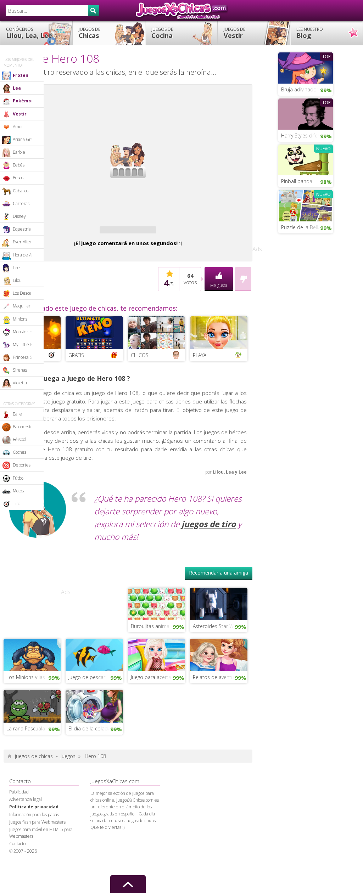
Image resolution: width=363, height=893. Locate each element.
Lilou (17, 280)
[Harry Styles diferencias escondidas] (305, 113)
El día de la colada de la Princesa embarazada (95, 749)
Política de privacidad (33, 827)
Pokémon (23, 101)
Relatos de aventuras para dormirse (220, 697)
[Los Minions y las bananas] (32, 674)
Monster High (25, 332)
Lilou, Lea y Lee (230, 493)
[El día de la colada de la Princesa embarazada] (94, 725)
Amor (18, 127)
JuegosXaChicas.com (181, 10)
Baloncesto (23, 427)
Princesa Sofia (26, 357)
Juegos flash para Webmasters (37, 843)
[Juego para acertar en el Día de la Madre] (156, 674)
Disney (19, 216)
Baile (17, 414)
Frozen (20, 75)
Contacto (17, 864)
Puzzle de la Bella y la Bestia (307, 227)
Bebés (18, 165)
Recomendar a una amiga (218, 593)
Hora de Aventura (28, 255)
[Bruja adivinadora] (305, 67)
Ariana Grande (26, 139)
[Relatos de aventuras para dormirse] (218, 674)
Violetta (20, 383)
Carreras (21, 203)
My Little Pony (26, 344)
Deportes (21, 465)
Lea (17, 88)
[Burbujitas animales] (156, 623)
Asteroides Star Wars (217, 646)
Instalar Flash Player (133, 112)
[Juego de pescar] (94, 674)
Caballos (20, 191)
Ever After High (27, 242)
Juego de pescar (86, 697)
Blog (309, 33)
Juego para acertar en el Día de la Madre (158, 697)
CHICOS (140, 375)
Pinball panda (296, 181)
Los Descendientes (28, 293)
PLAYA (199, 375)
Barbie (19, 152)
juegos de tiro (209, 544)
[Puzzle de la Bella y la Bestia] (305, 205)
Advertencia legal (25, 820)
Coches (19, 452)
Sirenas (20, 370)
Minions (20, 319)
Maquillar (21, 306)
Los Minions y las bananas (33, 697)
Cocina (162, 33)
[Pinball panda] (305, 159)
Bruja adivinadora (301, 89)
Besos (18, 178)
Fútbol (18, 478)
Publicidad (19, 812)
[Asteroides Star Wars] (218, 623)
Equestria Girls (27, 229)
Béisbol (19, 439)
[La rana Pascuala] (32, 725)
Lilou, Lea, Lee (29, 33)
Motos (18, 491)
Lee (16, 268)
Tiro (16, 504)
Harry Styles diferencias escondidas (307, 135)
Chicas (89, 33)
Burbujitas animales (153, 646)
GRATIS (76, 375)
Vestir (234, 33)
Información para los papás (34, 835)
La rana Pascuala (25, 749)
